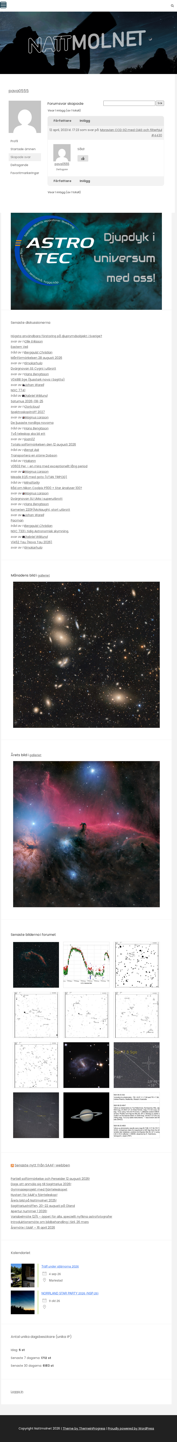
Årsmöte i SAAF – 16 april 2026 (33, 1227)
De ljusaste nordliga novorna (32, 423)
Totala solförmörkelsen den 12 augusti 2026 (43, 444)
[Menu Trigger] (3, 5)
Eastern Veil (19, 347)
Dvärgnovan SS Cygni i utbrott (33, 368)
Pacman (17, 520)
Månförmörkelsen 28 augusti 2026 (36, 358)
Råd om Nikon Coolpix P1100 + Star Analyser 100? (46, 488)
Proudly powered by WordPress (131, 1428)
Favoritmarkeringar (25, 173)
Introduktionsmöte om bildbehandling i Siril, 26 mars (50, 1222)
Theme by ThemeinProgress (84, 1428)
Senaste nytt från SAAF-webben (42, 1165)
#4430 (156, 135)
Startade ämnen (23, 149)
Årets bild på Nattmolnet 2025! (34, 1200)
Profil (14, 141)
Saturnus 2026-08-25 (27, 401)
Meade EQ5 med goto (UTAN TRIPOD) (39, 477)
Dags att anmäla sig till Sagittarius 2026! (41, 1184)
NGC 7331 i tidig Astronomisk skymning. (40, 531)
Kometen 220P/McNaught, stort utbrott (40, 509)
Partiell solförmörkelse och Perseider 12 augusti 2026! (50, 1179)
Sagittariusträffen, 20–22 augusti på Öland (43, 1206)
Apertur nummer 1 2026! (29, 1211)
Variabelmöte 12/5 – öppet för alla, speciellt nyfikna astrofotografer (61, 1216)
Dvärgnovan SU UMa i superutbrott (37, 499)
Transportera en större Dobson (34, 455)
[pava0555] (25, 118)
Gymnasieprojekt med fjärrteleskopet (39, 1189)
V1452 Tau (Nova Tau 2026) (31, 542)
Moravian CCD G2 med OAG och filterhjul (131, 130)
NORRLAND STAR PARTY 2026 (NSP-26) (70, 1293)
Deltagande (19, 165)
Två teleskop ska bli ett (28, 434)
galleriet (44, 575)
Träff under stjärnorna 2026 (60, 1266)
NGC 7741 (18, 390)
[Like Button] (82, 158)
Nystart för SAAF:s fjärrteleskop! (34, 1195)
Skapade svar (21, 157)
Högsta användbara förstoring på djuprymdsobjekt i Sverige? (56, 336)
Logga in (17, 1392)
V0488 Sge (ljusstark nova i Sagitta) (38, 379)
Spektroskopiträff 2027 (28, 412)
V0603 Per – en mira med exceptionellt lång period (49, 466)
